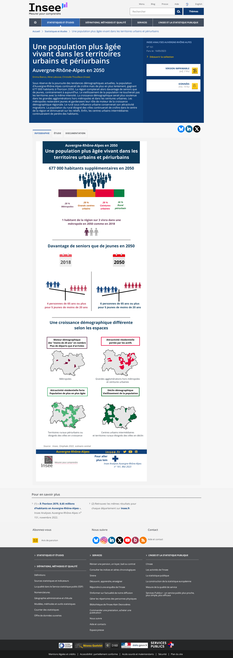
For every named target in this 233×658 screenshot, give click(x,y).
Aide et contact (155, 539)
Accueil (36, 31)
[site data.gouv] (135, 648)
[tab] (42, 134)
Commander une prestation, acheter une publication (110, 611)
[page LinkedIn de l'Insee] (111, 540)
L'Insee (149, 563)
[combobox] (167, 11)
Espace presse (97, 629)
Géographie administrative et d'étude (53, 598)
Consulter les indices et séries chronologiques (113, 569)
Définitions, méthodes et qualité (105, 22)
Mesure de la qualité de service (161, 587)
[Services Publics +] (162, 648)
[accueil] (35, 22)
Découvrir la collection (162, 56)
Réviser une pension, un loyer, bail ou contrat (112, 563)
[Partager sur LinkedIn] (189, 129)
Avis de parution (49, 540)
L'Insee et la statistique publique (178, 22)
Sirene (93, 575)
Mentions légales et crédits (62, 654)
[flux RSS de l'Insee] (143, 540)
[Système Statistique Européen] (66, 648)
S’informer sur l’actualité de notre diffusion (111, 592)
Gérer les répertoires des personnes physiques (113, 598)
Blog (153, 4)
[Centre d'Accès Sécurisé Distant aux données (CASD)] (112, 648)
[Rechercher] (179, 11)
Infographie (41, 133)
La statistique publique (157, 575)
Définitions (39, 575)
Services (142, 22)
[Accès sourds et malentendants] (187, 5)
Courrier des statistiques (46, 609)
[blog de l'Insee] (135, 540)
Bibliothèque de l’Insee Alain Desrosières (110, 604)
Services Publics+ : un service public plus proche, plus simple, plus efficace (170, 594)
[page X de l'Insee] (120, 540)
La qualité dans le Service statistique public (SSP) (58, 586)
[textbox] (152, 11)
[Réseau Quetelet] (89, 648)
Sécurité (162, 654)
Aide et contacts (98, 624)
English (198, 4)
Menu (141, 4)
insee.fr (125, 508)
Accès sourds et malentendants (138, 654)
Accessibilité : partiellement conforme (99, 654)
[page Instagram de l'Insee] (103, 540)
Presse (165, 4)
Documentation (75, 133)
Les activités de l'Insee (157, 569)
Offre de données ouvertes (48, 615)
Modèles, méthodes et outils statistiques (54, 603)
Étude (57, 133)
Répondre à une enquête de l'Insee (107, 587)
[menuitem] (35, 22)
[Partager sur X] (197, 129)
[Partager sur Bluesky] (181, 129)
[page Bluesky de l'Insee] (96, 540)
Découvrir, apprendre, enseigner (106, 581)
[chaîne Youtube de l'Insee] (127, 540)
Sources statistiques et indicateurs (51, 580)
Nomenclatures (42, 592)
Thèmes (193, 11)
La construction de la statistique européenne (168, 581)
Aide (177, 4)
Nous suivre (96, 618)
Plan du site (177, 654)
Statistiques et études (60, 22)
